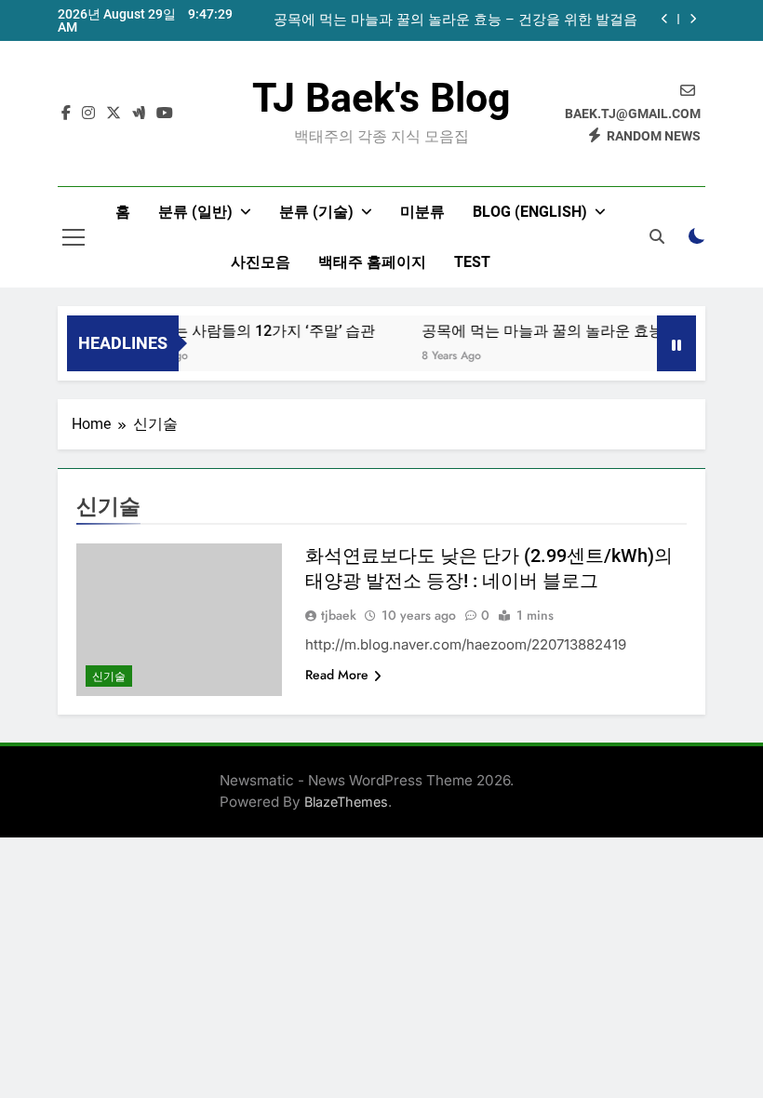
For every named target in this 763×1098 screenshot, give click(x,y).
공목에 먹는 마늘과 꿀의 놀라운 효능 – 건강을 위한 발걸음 (455, 20)
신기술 (109, 676)
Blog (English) (530, 212)
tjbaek (338, 615)
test (472, 262)
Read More (336, 674)
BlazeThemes (346, 802)
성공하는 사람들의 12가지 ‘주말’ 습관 (244, 331)
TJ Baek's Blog (381, 97)
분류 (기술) (316, 212)
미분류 (422, 212)
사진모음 (260, 262)
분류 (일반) (195, 212)
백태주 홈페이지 (372, 262)
